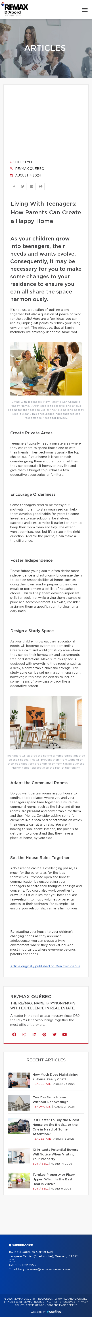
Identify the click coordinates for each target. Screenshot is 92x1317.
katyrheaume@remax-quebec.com (44, 1269)
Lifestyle (23, 162)
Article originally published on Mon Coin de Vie (45, 966)
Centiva (54, 1311)
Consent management (61, 1305)
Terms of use (35, 1305)
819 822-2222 (26, 1265)
